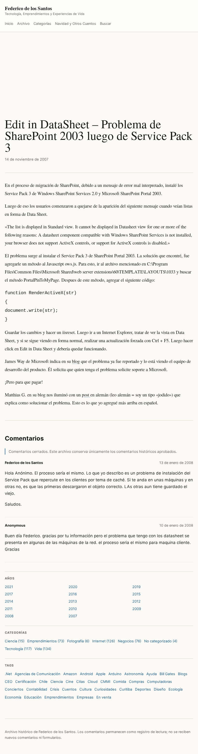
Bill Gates (167, 674)
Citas (80, 681)
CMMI (105, 681)
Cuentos (69, 689)
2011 (9, 609)
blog (76, 361)
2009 (136, 609)
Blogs (182, 674)
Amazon (70, 674)
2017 (9, 594)
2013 (73, 601)
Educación (33, 697)
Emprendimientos (59, 697)
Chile (43, 681)
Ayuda (151, 674)
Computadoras (159, 681)
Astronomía (133, 674)
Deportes (143, 689)
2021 (9, 587)
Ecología (176, 689)
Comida (119, 681)
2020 (73, 587)
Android (86, 674)
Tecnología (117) (18, 649)
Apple (101, 674)
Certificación (25, 681)
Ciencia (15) (14, 641)
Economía (13, 697)
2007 (73, 616)
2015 (136, 594)
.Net (8, 674)
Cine (69, 681)
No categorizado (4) (160, 641)
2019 (136, 587)
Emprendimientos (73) (45, 641)
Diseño (160, 689)
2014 (9, 601)
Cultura (85, 689)
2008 (9, 616)
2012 (136, 601)
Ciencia (56, 681)
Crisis (54, 689)
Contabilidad (36, 689)
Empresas (85, 697)
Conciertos (14, 689)
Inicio (9, 23)
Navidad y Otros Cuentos (75, 23)
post (86, 395)
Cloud (93, 681)
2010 (73, 609)
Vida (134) (43, 649)
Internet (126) (103, 641)
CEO (8, 681)
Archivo (23, 23)
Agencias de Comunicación (37, 674)
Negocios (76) (129, 641)
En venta (103, 697)
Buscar (105, 23)
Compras (136, 681)
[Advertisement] (99, 68)
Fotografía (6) (78, 641)
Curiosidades (105, 689)
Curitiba (125, 689)
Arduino (114, 674)
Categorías (42, 23)
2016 (73, 594)
